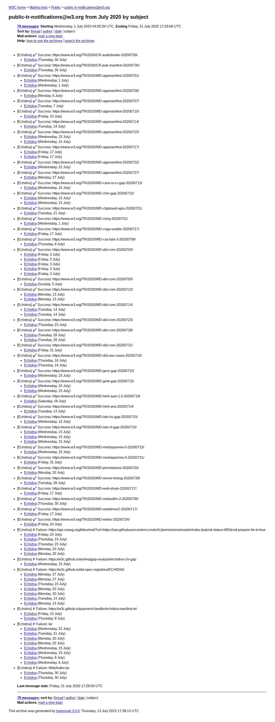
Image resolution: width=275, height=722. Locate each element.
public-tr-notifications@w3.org (87, 7)
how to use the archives (44, 41)
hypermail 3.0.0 (67, 711)
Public (56, 7)
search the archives (79, 41)
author (47, 31)
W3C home (17, 7)
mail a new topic (50, 36)
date (58, 31)
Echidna (30, 60)
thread (35, 31)
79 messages (28, 26)
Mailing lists (38, 7)
